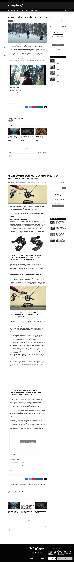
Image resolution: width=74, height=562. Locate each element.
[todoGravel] (15, 5)
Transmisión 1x (27, 475)
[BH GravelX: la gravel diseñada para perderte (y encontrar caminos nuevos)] (52, 79)
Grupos (10, 182)
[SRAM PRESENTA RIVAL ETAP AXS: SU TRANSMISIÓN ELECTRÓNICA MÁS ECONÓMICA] (27, 194)
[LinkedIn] (5, 53)
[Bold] (13, 159)
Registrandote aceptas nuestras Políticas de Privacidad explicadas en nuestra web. (57, 48)
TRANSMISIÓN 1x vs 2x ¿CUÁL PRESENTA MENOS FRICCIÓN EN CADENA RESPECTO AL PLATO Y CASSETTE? (18, 485)
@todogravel (17, 92)
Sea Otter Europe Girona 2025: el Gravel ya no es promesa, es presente (60, 73)
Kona (14, 103)
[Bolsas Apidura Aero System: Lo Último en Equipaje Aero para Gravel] (27, 131)
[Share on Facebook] (60, 21)
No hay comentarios (41, 20)
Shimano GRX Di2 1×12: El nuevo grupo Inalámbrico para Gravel (26, 511)
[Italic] (14, 159)
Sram (18, 456)
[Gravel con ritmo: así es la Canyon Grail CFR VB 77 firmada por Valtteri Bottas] (14, 131)
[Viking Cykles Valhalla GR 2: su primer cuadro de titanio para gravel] (52, 61)
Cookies (31, 555)
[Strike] (17, 159)
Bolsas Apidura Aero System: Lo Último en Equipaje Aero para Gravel (27, 137)
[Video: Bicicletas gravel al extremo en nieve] (27, 33)
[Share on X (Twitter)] (61, 21)
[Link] (24, 159)
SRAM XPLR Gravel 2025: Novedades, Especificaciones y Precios (41, 137)
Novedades (11, 20)
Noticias (26, 10)
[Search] (65, 10)
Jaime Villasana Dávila (21, 20)
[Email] (5, 58)
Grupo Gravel (11, 475)
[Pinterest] (5, 55)
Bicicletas (13, 10)
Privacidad (36, 555)
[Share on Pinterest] (63, 21)
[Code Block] (23, 159)
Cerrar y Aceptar (52, 558)
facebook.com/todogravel (20, 93)
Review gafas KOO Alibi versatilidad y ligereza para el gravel (61, 66)
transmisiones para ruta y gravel (27, 222)
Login (45, 152)
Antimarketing (42, 558)
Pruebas (31, 10)
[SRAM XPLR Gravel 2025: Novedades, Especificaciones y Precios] (41, 131)
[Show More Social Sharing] (65, 21)
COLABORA (42, 555)
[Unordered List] (20, 159)
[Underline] (16, 159)
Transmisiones (39, 475)
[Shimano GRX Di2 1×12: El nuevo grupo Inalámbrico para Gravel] (27, 505)
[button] (71, 548)
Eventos (36, 10)
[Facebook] (5, 48)
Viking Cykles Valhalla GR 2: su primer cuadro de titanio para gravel (60, 60)
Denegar (60, 558)
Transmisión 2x (33, 475)
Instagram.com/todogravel (21, 90)
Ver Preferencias (68, 558)
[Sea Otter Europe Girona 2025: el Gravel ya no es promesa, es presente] (52, 73)
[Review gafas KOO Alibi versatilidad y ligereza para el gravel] (52, 67)
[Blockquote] (22, 159)
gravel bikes (10, 103)
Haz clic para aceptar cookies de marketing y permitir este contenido (27, 75)
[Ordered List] (19, 159)
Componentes (20, 10)
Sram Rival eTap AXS (20, 475)
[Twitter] (5, 50)
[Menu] (8, 10)
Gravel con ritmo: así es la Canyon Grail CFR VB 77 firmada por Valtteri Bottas (13, 137)
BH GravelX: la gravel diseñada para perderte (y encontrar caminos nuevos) (60, 79)
